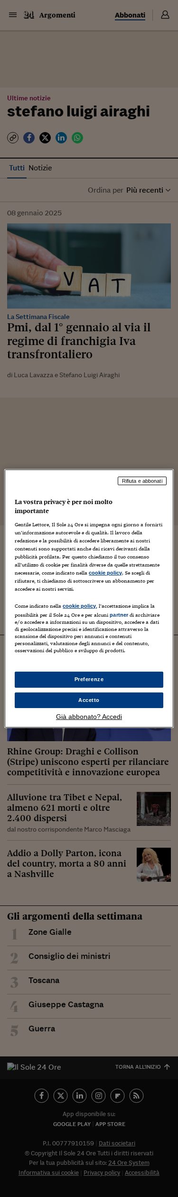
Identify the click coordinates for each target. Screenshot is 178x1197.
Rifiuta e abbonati (142, 481)
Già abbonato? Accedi (89, 716)
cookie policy (105, 573)
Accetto (89, 700)
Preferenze (89, 679)
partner (119, 615)
